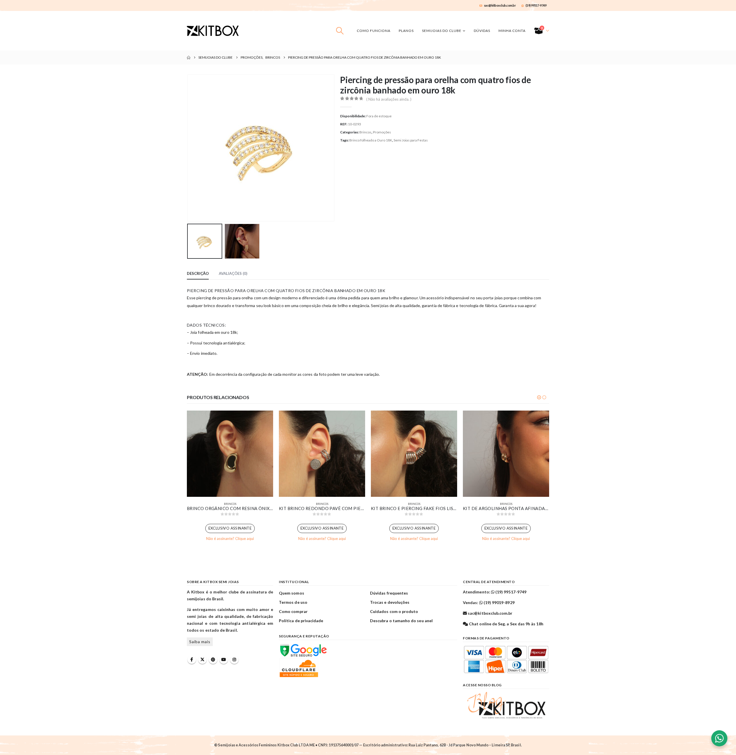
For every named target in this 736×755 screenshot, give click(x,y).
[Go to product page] (230, 454)
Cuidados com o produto (394, 611)
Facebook (191, 659)
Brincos (365, 132)
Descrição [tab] (198, 273)
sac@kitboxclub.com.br (500, 5)
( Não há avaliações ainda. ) (388, 99)
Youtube (223, 659)
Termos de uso (293, 602)
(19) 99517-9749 (536, 5)
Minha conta (512, 30)
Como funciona (373, 30)
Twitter (202, 659)
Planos (406, 30)
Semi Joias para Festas (411, 140)
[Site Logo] (213, 31)
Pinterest (213, 659)
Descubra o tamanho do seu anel (401, 620)
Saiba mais (199, 641)
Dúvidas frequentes (389, 593)
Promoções (382, 132)
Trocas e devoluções (389, 602)
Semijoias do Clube (441, 30)
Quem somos (291, 593)
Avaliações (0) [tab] (233, 273)
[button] (340, 31)
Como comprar (293, 611)
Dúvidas (482, 30)
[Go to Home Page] (188, 57)
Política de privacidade (301, 620)
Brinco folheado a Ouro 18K (370, 140)
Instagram (234, 659)
